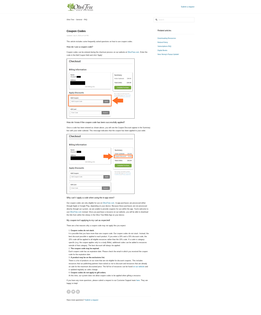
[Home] (80, 7)
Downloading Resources (167, 38)
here (138, 280)
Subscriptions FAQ (164, 46)
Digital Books (162, 50)
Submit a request (187, 7)
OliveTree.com (133, 52)
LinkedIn (78, 292)
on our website (139, 267)
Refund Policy (163, 42)
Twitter (73, 292)
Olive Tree (70, 20)
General (79, 20)
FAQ (85, 20)
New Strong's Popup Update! (168, 54)
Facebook (69, 292)
